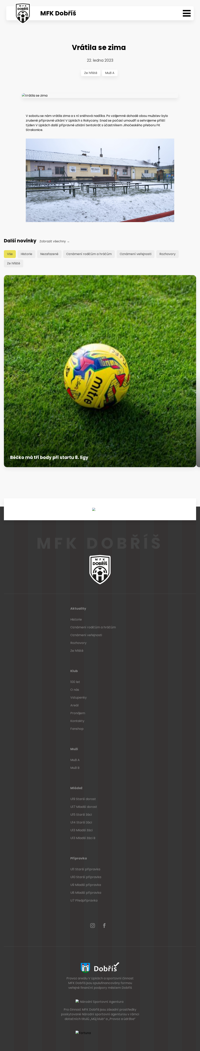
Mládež (76, 788)
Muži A (109, 73)
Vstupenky (78, 697)
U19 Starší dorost (83, 799)
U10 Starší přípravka (85, 877)
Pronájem (77, 713)
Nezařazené (49, 254)
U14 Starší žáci (81, 822)
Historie (26, 254)
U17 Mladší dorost (83, 807)
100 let (75, 682)
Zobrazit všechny (54, 241)
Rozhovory (167, 254)
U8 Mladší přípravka (85, 892)
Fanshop (77, 728)
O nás (74, 689)
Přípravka (78, 858)
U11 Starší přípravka (85, 869)
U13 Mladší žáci (81, 830)
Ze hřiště (90, 73)
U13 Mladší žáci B (82, 838)
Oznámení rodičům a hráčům (89, 254)
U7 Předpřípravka (83, 900)
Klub (74, 671)
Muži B (74, 768)
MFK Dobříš (58, 13)
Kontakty (77, 721)
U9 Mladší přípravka (85, 885)
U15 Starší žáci (81, 814)
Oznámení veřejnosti (135, 254)
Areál (74, 705)
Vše (10, 254)
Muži (74, 749)
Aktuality (78, 608)
